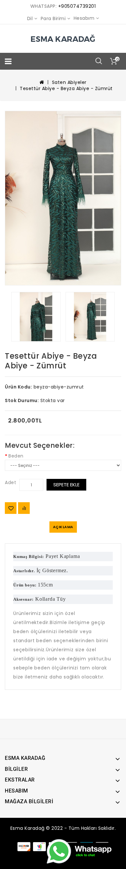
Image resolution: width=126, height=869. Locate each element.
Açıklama (63, 526)
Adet (10, 482)
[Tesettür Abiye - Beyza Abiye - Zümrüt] (63, 198)
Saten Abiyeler (69, 82)
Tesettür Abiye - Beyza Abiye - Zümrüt (66, 88)
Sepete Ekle (66, 484)
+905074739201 (77, 6)
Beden (16, 456)
